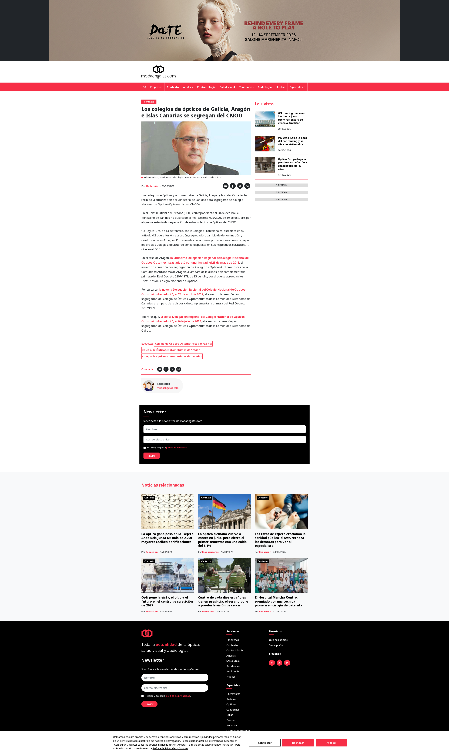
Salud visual (227, 87)
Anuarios (231, 725)
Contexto (173, 87)
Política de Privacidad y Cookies (170, 748)
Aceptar (332, 742)
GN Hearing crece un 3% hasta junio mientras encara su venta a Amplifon (291, 118)
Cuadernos (232, 709)
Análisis (188, 87)
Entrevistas (233, 693)
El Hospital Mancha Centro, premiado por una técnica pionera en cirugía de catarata (278, 601)
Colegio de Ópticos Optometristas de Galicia (183, 343)
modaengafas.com (168, 387)
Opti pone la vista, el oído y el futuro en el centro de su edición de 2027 (167, 601)
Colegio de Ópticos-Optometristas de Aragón (171, 350)
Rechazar (298, 742)
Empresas (156, 87)
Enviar (151, 455)
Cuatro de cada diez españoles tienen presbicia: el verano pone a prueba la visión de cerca (223, 601)
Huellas (280, 87)
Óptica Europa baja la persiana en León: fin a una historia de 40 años (292, 164)
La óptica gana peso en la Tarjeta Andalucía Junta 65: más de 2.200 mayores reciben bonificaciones (167, 538)
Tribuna (231, 699)
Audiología (265, 87)
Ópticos (231, 704)
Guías (229, 714)
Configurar (265, 742)
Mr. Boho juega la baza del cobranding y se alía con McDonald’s (292, 141)
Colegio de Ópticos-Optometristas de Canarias (172, 356)
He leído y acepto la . (167, 447)
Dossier (231, 720)
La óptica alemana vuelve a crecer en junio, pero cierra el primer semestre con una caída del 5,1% (222, 540)
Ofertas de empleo (238, 730)
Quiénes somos (278, 639)
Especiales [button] (296, 87)
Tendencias (246, 87)
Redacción (152, 186)
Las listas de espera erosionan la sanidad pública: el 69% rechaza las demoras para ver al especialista (280, 540)
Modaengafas (210, 551)
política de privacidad (176, 447)
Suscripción (276, 645)
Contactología (206, 87)
